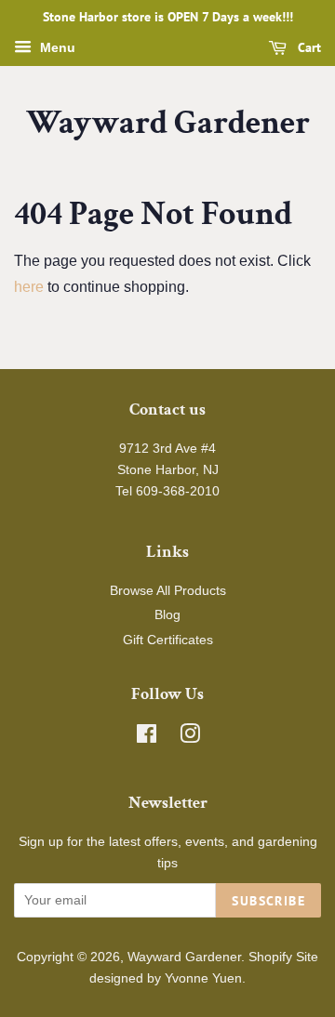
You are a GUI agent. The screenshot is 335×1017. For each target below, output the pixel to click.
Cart (307, 47)
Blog (167, 615)
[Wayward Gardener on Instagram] (190, 738)
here (29, 287)
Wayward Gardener (168, 123)
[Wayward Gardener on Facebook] (146, 738)
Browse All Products (168, 591)
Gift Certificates (168, 640)
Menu (55, 47)
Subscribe (268, 900)
